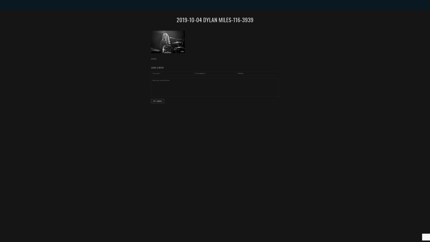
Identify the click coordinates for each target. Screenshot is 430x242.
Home (187, 15)
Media (225, 15)
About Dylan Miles (201, 15)
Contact (235, 15)
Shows (216, 15)
